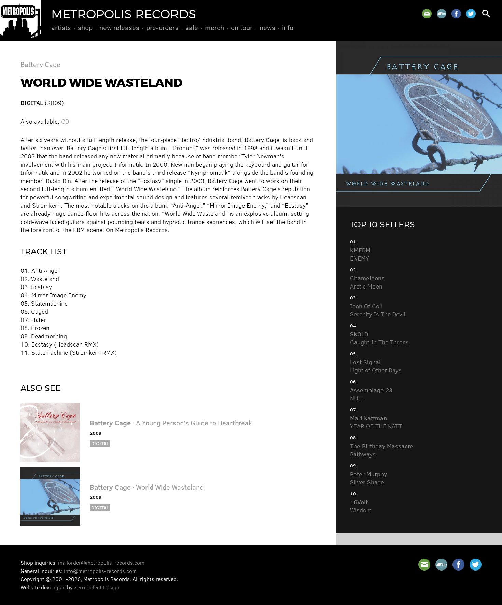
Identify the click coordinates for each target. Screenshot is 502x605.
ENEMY (360, 254)
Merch (214, 27)
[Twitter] (471, 13)
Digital (100, 443)
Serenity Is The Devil (377, 310)
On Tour (242, 27)
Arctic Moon (367, 282)
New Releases (119, 27)
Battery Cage (40, 64)
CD (65, 121)
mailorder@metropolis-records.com (101, 562)
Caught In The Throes (379, 338)
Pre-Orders (162, 27)
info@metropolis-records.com (100, 570)
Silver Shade (368, 478)
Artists (61, 27)
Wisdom (361, 506)
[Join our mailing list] (427, 13)
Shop (85, 27)
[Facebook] (456, 13)
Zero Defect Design (97, 587)
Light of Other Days (376, 366)
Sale (191, 27)
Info (287, 27)
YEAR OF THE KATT (376, 422)
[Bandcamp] (441, 13)
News (267, 27)
